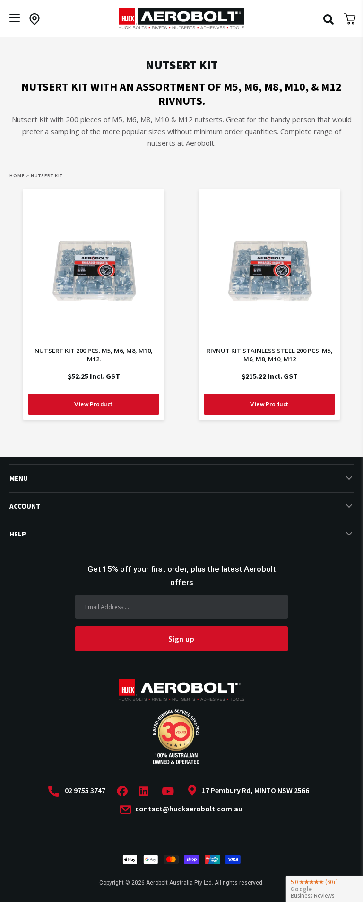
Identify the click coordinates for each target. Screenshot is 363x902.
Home (17, 176)
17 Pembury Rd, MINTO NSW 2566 (255, 790)
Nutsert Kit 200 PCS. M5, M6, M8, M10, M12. (94, 354)
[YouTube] (171, 791)
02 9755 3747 (85, 790)
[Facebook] (125, 791)
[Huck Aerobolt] (181, 18)
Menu (18, 478)
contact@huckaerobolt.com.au (188, 809)
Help (17, 533)
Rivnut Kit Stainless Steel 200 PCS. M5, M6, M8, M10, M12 (270, 354)
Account (25, 505)
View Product (93, 404)
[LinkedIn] (146, 791)
